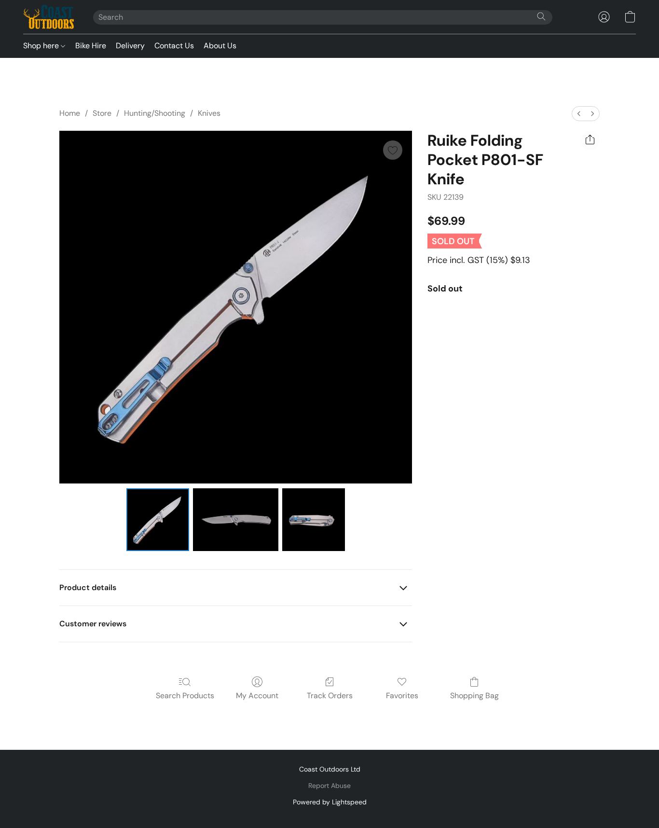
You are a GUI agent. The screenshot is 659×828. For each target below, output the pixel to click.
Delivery (130, 46)
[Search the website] (541, 16)
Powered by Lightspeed (330, 802)
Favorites (402, 695)
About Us (220, 46)
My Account (257, 695)
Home (69, 113)
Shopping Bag (474, 695)
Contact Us (174, 46)
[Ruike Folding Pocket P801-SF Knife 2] (313, 519)
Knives (209, 113)
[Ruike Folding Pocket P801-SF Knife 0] (157, 519)
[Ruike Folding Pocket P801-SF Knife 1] (235, 519)
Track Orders (330, 695)
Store (102, 113)
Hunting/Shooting (154, 113)
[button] (48, 17)
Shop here (42, 46)
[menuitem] (579, 114)
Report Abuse (329, 785)
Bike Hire (90, 46)
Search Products (185, 695)
